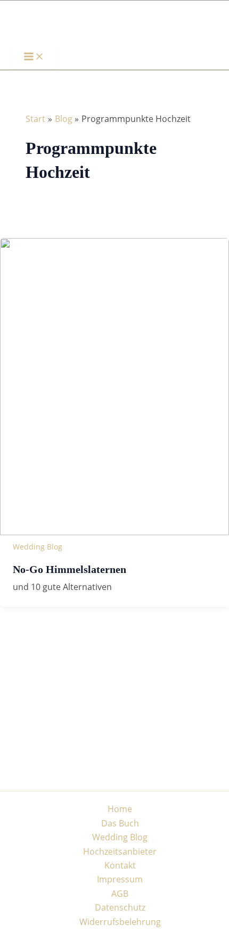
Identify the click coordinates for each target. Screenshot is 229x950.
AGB (119, 893)
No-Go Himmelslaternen (69, 569)
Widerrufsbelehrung (120, 922)
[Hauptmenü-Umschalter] (34, 57)
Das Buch (120, 823)
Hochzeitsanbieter (120, 851)
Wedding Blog (37, 547)
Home (120, 809)
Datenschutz (120, 907)
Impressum (120, 879)
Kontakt (120, 865)
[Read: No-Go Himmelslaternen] (114, 532)
